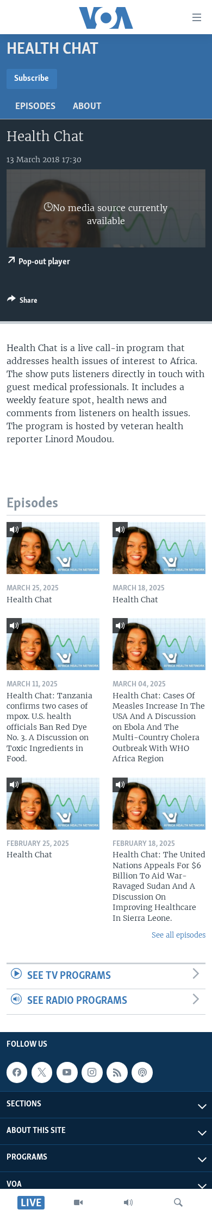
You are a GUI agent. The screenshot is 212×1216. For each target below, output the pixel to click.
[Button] (22, 302)
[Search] (178, 1202)
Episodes (35, 107)
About (87, 107)
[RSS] (117, 1072)
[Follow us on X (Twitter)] (42, 1072)
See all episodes (178, 935)
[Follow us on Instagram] (92, 1072)
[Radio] (128, 1202)
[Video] (78, 1202)
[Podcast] (142, 1072)
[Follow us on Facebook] (17, 1072)
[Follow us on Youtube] (67, 1072)
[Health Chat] (53, 548)
